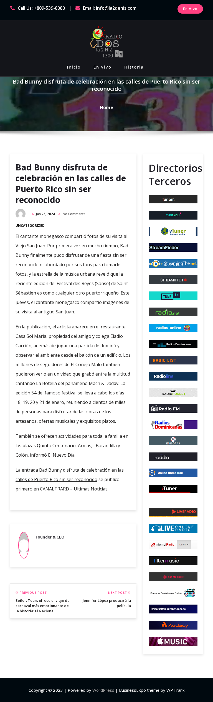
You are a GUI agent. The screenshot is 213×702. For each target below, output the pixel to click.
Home (106, 107)
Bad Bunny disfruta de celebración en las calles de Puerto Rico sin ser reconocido (71, 183)
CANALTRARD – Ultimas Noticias (74, 489)
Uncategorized (30, 225)
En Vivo (190, 8)
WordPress (103, 690)
